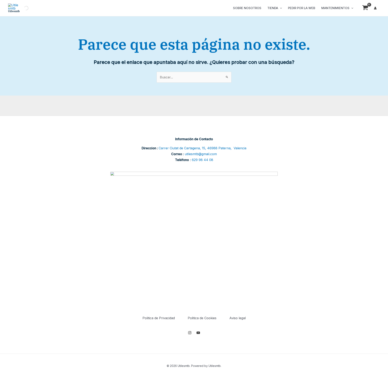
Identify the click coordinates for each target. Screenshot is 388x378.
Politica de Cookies (202, 318)
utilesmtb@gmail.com (201, 154)
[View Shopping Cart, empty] (365, 8)
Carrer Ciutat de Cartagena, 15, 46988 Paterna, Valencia (202, 148)
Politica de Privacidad (158, 318)
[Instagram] (190, 333)
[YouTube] (198, 333)
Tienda (272, 8)
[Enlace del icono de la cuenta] (375, 8)
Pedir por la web (301, 8)
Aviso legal (237, 318)
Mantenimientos (335, 8)
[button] (280, 8)
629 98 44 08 (202, 160)
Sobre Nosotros (247, 8)
